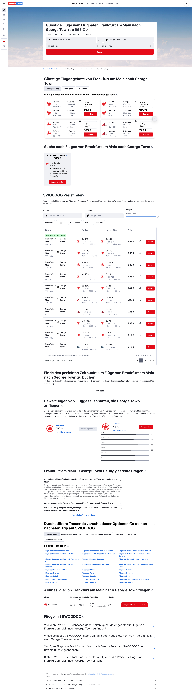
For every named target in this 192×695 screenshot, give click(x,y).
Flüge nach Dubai (51, 576)
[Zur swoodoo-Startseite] (15, 3)
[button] (3, 3)
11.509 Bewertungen (63, 432)
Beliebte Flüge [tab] (51, 534)
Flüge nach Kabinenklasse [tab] (71, 534)
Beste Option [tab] (68, 88)
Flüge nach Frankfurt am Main (56, 570)
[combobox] (54, 34)
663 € (80, 29)
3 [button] (150, 360)
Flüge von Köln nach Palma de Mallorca (133, 559)
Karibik (51, 69)
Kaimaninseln (60, 69)
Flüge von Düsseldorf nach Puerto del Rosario (99, 554)
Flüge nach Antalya (126, 582)
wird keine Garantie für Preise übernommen (99, 674)
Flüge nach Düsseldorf (90, 579)
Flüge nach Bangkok (89, 576)
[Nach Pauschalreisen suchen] (4, 24)
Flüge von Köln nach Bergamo (93, 559)
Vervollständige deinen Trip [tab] (125, 534)
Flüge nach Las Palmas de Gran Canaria (134, 579)
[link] (57, 182)
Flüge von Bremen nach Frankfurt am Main (135, 551)
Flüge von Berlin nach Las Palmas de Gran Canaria (134, 555)
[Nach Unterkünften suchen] (4, 15)
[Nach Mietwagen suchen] (4, 19)
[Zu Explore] (4, 29)
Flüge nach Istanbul (52, 573)
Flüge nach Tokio (125, 570)
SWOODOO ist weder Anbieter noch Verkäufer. (64, 680)
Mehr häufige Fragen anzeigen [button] (83, 515)
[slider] (157, 216)
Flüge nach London (126, 573)
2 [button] (145, 360)
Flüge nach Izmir (51, 582)
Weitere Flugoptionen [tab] (54, 539)
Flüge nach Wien (88, 573)
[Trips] (4, 35)
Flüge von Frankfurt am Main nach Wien (60, 554)
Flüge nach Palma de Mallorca (56, 579)
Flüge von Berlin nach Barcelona (57, 551)
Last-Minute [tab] (82, 88)
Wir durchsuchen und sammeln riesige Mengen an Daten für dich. (72, 684)
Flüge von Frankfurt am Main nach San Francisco (59, 566)
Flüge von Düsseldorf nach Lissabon (95, 564)
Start (44, 69)
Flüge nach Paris (125, 576)
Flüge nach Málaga (89, 582)
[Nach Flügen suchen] (4, 10)
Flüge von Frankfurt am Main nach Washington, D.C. (62, 560)
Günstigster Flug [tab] (52, 88)
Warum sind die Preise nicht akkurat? (60, 688)
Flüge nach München (90, 570)
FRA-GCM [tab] (100, 391)
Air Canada (60, 425)
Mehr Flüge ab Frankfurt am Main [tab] (98, 534)
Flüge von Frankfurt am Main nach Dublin (97, 551)
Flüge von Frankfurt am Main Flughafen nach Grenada (136, 566)
